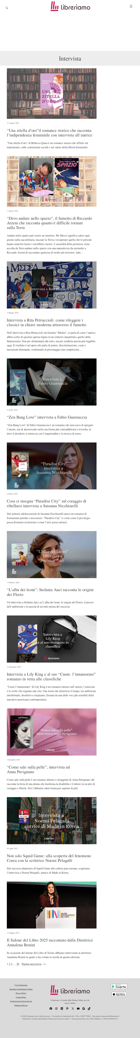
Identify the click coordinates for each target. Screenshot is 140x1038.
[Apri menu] (131, 6)
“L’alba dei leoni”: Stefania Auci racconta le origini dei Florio (50, 592)
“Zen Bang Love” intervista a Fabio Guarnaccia (47, 417)
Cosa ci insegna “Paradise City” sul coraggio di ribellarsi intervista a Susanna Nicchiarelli (46, 503)
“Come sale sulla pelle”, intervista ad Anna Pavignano (38, 769)
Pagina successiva (34, 964)
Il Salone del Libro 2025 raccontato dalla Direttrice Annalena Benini (50, 942)
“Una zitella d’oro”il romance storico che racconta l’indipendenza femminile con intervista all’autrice (49, 132)
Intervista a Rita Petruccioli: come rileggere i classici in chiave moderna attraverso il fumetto (46, 322)
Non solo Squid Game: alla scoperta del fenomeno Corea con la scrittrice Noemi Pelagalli (49, 858)
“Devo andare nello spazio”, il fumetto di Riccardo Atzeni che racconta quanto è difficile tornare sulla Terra (49, 223)
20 (17, 964)
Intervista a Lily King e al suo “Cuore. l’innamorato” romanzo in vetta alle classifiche (51, 676)
